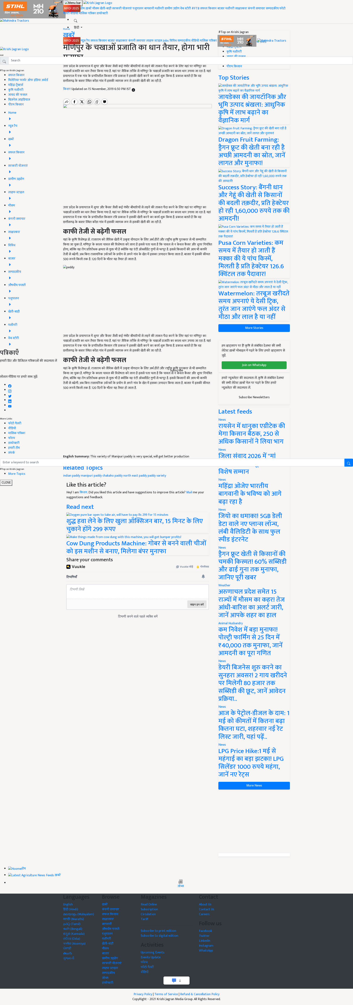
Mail (189, 492)
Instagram (206, 945)
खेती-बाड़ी (105, 8)
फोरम (11, 438)
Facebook (205, 931)
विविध (173, 40)
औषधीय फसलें (110, 929)
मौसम (95, 8)
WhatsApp (206, 950)
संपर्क (11, 453)
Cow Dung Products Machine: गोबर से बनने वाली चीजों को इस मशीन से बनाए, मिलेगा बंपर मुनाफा (136, 547)
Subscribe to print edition (158, 931)
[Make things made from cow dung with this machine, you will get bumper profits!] (123, 537)
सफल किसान (208, 8)
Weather (224, 585)
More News (254, 785)
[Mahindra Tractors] (271, 40)
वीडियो (74, 13)
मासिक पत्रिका (88, 13)
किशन (83, 492)
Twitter (204, 936)
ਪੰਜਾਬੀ (67, 948)
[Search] (75, 20)
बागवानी (149, 8)
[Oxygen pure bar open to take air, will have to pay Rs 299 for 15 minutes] (117, 515)
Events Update (151, 957)
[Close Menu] (1, 55)
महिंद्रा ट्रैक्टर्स (15, 85)
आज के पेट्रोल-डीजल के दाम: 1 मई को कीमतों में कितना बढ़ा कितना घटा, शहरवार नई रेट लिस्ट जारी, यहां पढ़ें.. (253, 725)
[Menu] (73, 3)
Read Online (149, 904)
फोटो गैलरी (14, 423)
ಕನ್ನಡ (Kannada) (74, 934)
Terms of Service (166, 994)
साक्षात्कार (241, 8)
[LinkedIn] (9, 400)
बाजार (221, 8)
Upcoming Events (152, 952)
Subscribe (176, 370)
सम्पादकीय (272, 8)
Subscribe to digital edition (159, 935)
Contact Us (206, 909)
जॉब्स (181, 886)
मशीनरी (160, 8)
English (68, 904)
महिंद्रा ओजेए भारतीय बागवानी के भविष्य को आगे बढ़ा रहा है (250, 494)
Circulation (148, 914)
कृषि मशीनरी (15, 90)
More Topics (16, 474)
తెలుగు (67, 953)
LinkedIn (204, 941)
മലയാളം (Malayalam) (78, 914)
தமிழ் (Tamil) (71, 924)
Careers (204, 914)
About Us (205, 904)
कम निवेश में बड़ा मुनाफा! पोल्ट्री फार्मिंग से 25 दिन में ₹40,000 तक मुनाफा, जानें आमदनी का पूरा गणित (250, 641)
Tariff (144, 919)
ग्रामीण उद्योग (172, 8)
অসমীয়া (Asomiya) (74, 943)
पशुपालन (138, 8)
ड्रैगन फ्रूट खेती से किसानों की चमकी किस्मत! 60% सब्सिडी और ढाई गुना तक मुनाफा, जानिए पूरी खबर (252, 566)
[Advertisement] (254, 821)
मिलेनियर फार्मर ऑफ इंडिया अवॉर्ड (28, 80)
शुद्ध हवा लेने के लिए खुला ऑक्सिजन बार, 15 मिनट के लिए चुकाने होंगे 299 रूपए (134, 525)
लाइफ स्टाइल (154, 40)
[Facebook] (9, 385)
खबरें (105, 904)
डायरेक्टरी (102, 13)
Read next (80, 506)
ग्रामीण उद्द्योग (110, 958)
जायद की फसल (17, 95)
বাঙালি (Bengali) (72, 929)
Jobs (166, 40)
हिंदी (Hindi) (70, 909)
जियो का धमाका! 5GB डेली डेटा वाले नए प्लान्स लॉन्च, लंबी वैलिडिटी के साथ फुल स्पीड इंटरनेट (250, 528)
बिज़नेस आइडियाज (19, 99)
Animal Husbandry (230, 623)
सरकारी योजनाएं (122, 8)
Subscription (149, 909)
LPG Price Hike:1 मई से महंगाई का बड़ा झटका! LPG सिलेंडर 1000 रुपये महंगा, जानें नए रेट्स (251, 763)
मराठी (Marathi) (73, 919)
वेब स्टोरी (185, 8)
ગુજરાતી (68, 958)
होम (82, 8)
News (222, 509)
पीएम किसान (16, 104)
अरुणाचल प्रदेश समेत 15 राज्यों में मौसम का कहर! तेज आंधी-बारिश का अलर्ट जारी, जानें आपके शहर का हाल (251, 603)
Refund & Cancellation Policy (199, 994)
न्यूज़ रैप (85, 40)
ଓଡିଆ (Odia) (71, 939)
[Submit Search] (348, 463)
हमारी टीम (14, 448)
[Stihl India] (237, 40)
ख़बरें (89, 8)
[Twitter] (9, 395)
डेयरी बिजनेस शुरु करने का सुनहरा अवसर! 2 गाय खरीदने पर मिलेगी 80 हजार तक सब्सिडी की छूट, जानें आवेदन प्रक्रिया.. (252, 683)
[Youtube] (10, 405)
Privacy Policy (143, 994)
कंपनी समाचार (256, 8)
